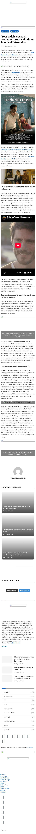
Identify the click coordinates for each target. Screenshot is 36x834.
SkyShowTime (4, 785)
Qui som (4, 646)
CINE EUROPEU (4, 788)
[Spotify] (28, 736)
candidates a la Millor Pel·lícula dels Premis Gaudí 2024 (17, 149)
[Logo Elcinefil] (18, 9)
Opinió (19, 725)
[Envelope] (3, 741)
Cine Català (14, 31)
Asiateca (2, 790)
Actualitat (5, 31)
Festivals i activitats (19, 721)
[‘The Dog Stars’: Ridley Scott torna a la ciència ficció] (18, 525)
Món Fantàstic (19, 709)
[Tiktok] (8, 736)
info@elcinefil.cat (15, 643)
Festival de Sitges (5, 780)
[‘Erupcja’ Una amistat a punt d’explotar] (7, 669)
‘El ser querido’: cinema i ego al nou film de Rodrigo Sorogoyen (24, 659)
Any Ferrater (15, 72)
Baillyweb (30, 747)
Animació (19, 729)
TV (19, 700)
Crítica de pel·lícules (19, 713)
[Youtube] (18, 736)
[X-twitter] (3, 736)
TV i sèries (3, 781)
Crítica (19, 704)
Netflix (2, 783)
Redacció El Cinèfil (18, 478)
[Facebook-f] (23, 736)
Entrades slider (19, 696)
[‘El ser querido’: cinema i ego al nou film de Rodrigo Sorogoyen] (18, 502)
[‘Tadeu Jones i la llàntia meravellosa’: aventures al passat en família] (18, 548)
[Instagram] (13, 736)
